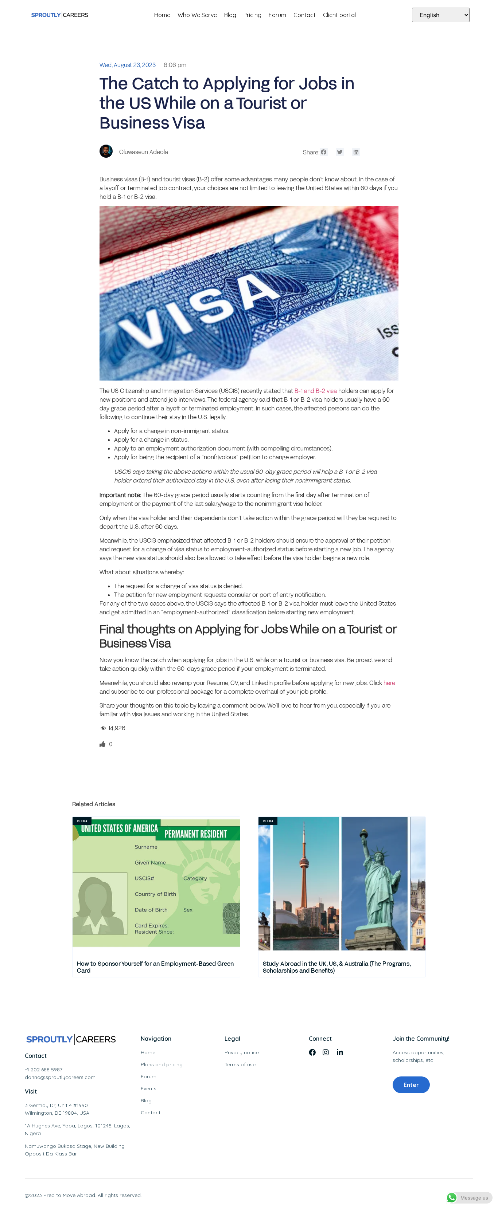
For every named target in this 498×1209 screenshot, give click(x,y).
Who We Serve (197, 15)
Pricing (252, 15)
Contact (304, 15)
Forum (277, 15)
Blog (230, 15)
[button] (324, 152)
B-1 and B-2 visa (316, 390)
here (389, 682)
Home (162, 15)
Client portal (339, 15)
